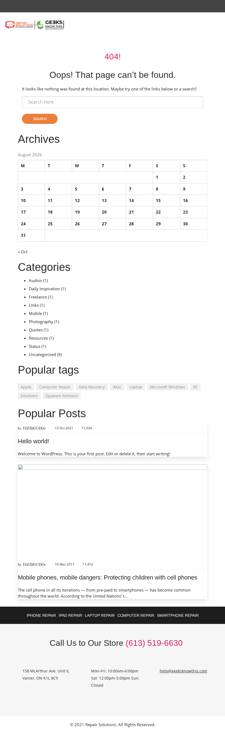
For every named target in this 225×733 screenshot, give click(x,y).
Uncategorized (42, 354)
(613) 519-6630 (154, 642)
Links (34, 305)
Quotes (36, 330)
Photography (41, 321)
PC (195, 387)
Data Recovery (92, 387)
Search (40, 118)
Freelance (38, 297)
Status (34, 346)
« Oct (22, 251)
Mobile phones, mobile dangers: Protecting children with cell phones (107, 577)
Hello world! (33, 441)
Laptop (136, 387)
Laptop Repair (100, 615)
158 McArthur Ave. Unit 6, (45, 671)
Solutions (29, 395)
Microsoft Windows (167, 387)
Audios (35, 280)
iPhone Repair (41, 615)
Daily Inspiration (44, 288)
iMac (117, 387)
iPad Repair (70, 615)
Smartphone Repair (178, 615)
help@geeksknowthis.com (183, 671)
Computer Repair (55, 387)
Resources (38, 338)
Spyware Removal (62, 395)
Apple (26, 387)
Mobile (35, 313)
